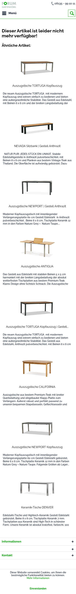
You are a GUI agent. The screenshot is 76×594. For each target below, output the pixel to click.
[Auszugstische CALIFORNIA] (37, 368)
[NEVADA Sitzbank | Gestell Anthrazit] (37, 128)
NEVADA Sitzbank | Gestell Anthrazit (37, 146)
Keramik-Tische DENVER (37, 507)
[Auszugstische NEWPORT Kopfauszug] (37, 428)
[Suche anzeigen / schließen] (71, 13)
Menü (12, 13)
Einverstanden (38, 588)
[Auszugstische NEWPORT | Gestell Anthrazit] (37, 188)
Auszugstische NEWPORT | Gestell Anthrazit (37, 206)
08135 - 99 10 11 (64, 3)
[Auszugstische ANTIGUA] (37, 248)
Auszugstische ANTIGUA (37, 266)
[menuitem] (9, 13)
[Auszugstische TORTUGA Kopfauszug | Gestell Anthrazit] (37, 308)
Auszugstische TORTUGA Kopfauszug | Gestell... (37, 326)
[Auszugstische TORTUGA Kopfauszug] (37, 67)
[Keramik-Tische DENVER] (37, 489)
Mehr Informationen (38, 578)
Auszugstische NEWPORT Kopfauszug (37, 447)
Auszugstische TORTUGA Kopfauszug (37, 85)
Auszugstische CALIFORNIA (37, 387)
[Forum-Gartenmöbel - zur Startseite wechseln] (9, 5)
